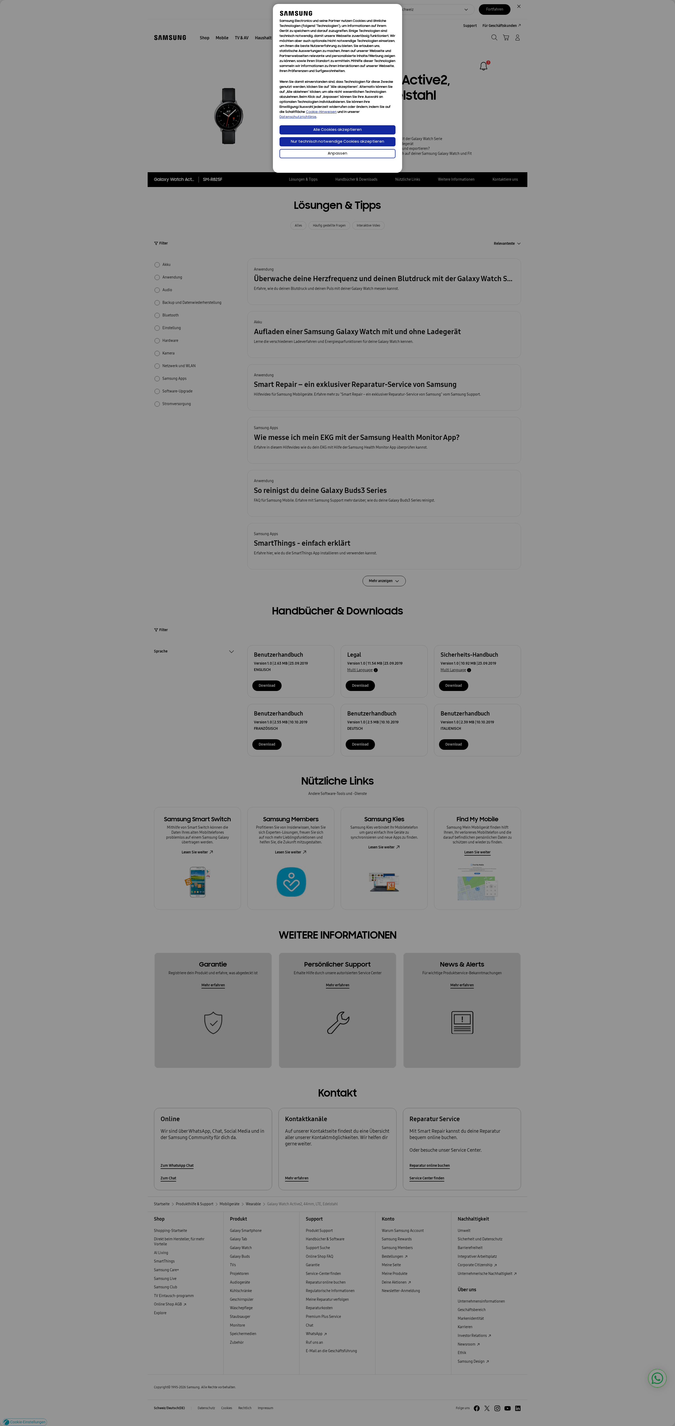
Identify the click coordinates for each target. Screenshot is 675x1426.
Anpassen (337, 154)
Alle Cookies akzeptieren (337, 130)
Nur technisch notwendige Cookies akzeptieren (337, 142)
